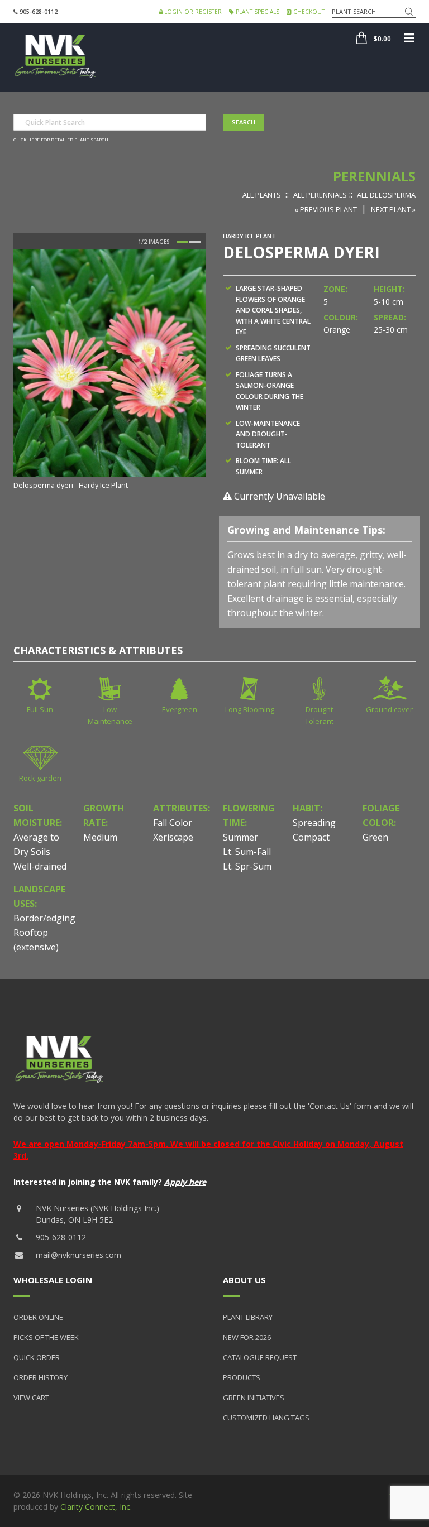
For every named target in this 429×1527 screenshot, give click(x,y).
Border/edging (44, 918)
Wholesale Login (52, 1279)
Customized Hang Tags (266, 1418)
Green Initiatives (253, 1397)
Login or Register (192, 12)
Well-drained (39, 866)
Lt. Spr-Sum (247, 866)
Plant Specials (256, 12)
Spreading (314, 823)
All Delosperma (386, 195)
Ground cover (389, 709)
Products (241, 1377)
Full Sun (40, 709)
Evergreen (179, 709)
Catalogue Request (260, 1357)
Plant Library (248, 1317)
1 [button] (182, 242)
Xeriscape (173, 837)
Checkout (308, 12)
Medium (100, 837)
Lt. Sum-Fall (247, 852)
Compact (311, 837)
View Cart (31, 1397)
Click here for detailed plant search (60, 139)
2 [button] (195, 242)
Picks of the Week (46, 1337)
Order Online (38, 1317)
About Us (244, 1279)
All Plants (261, 195)
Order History (40, 1377)
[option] (109, 370)
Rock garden (40, 778)
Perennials (374, 176)
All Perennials (320, 195)
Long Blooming (249, 709)
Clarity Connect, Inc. (96, 1506)
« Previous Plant (325, 209)
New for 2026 (247, 1337)
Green (375, 837)
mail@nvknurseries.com (78, 1255)
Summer (240, 837)
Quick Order (36, 1357)
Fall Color (172, 823)
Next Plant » (393, 209)
